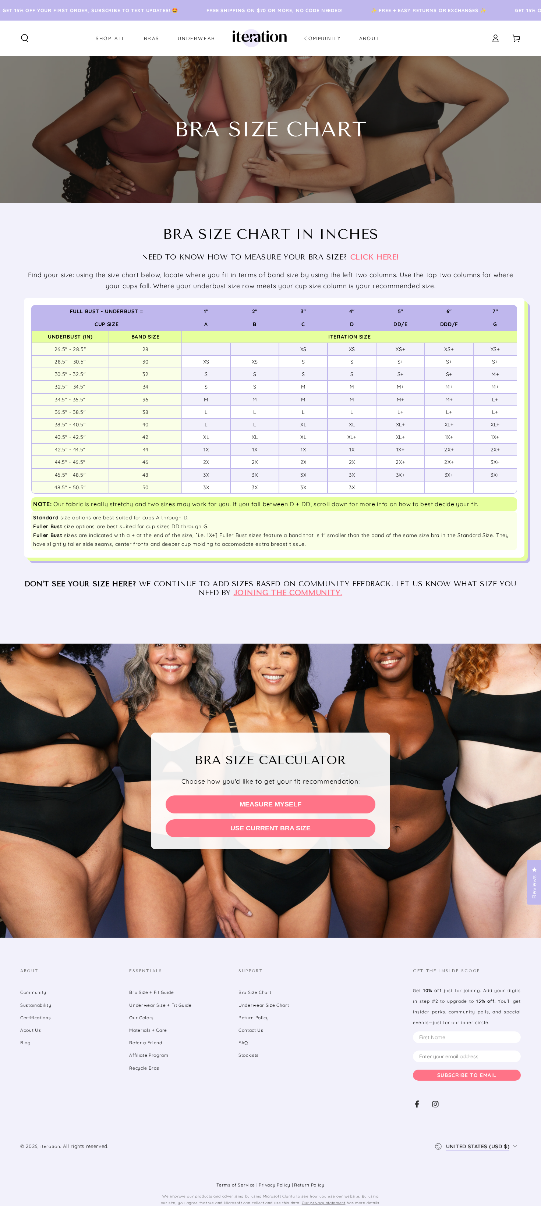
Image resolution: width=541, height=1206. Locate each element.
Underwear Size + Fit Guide (160, 1005)
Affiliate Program (148, 1055)
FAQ (243, 1042)
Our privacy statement (324, 1202)
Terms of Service (236, 1185)
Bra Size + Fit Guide (151, 992)
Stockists (248, 1055)
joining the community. (288, 593)
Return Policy (253, 1017)
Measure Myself (270, 804)
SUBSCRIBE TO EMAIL (466, 1075)
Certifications (35, 1017)
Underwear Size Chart (263, 1005)
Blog (25, 1042)
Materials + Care (148, 1030)
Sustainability (35, 1005)
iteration (50, 1146)
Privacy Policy (275, 1185)
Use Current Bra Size (270, 828)
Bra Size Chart (254, 992)
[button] (24, 38)
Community (33, 992)
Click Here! (374, 257)
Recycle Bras (144, 1068)
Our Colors (141, 1017)
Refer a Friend (145, 1042)
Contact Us (251, 1030)
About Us (30, 1030)
